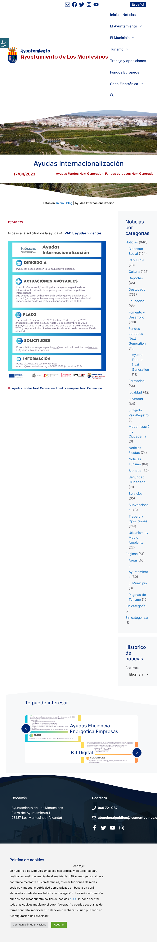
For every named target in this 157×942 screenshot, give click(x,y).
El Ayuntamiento (123, 26)
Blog (69, 203)
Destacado (137, 289)
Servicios (135, 493)
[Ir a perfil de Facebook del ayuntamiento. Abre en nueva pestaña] (74, 4)
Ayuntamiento (35, 51)
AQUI (73, 899)
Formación (137, 381)
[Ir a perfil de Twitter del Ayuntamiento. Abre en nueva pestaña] (81, 4)
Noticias (129, 15)
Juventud (136, 399)
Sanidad (135, 471)
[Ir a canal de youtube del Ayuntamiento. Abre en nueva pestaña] (96, 4)
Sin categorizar (136, 617)
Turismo (116, 49)
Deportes (136, 278)
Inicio (114, 15)
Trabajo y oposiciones (128, 61)
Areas (133, 560)
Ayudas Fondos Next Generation (79, 173)
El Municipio (120, 38)
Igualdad (135, 392)
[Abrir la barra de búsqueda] (111, 95)
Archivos (132, 668)
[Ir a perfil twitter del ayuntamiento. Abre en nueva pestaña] (103, 827)
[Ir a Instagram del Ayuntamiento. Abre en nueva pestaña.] (121, 827)
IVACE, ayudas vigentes (82, 233)
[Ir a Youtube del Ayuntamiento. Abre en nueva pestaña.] (112, 827)
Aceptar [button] (59, 924)
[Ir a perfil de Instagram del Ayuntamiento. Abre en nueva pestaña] (88, 4)
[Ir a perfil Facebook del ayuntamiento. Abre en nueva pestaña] (94, 827)
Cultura (134, 272)
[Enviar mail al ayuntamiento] (67, 4)
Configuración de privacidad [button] (29, 924)
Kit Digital (82, 752)
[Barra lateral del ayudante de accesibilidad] (4, 43)
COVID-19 (136, 260)
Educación (137, 301)
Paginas (131, 554)
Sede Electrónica (124, 84)
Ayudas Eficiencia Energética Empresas (94, 728)
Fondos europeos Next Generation (130, 173)
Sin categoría (135, 606)
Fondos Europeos (124, 72)
